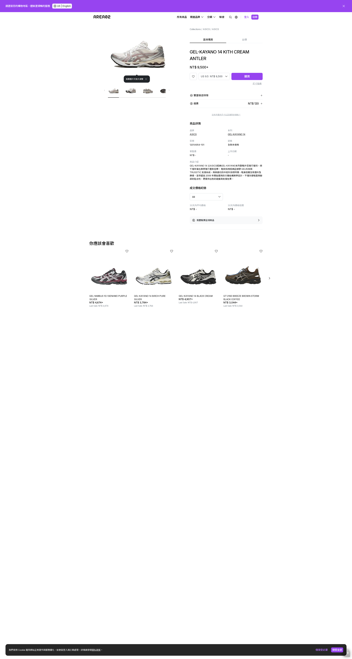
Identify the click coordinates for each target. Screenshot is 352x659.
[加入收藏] (193, 76)
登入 (246, 17)
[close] (343, 6)
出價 (244, 39)
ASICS (206, 29)
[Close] (146, 79)
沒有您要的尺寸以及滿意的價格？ (226, 115)
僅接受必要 (321, 649)
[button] (236, 17)
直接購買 (208, 39)
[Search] (230, 17)
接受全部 (337, 649)
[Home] (102, 17)
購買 (247, 76)
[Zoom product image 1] (137, 52)
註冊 (254, 17)
